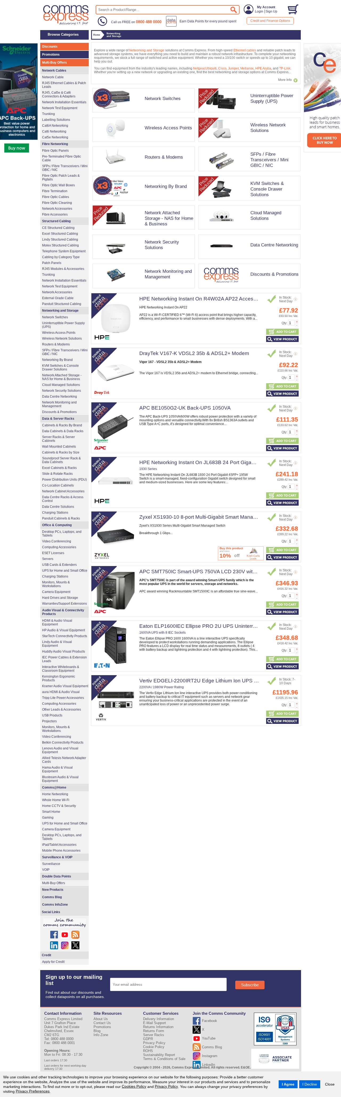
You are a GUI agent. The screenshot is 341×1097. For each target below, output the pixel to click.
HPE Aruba (263, 68)
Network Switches (163, 98)
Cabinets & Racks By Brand (62, 425)
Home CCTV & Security (59, 806)
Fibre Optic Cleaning (57, 203)
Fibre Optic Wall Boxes (58, 185)
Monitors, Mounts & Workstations (56, 584)
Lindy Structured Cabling (60, 239)
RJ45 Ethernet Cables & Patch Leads (64, 85)
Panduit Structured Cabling (61, 304)
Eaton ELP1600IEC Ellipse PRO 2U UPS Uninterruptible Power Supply (220, 626)
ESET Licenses (53, 553)
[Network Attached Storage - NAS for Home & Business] (143, 231)
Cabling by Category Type (61, 257)
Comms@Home (54, 787)
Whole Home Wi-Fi (55, 800)
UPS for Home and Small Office (64, 570)
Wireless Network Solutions (268, 127)
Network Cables (54, 70)
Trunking (48, 114)
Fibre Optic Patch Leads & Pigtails (61, 177)
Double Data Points (56, 876)
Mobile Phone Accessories (61, 850)
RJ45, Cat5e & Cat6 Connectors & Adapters (58, 94)
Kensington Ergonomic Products (58, 678)
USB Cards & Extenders (59, 565)
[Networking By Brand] (143, 202)
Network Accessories (57, 209)
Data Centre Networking (274, 245)
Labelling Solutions (56, 120)
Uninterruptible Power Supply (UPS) (271, 98)
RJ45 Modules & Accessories (63, 269)
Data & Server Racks (58, 418)
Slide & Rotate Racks (57, 474)
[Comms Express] (66, 24)
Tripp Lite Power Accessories (63, 698)
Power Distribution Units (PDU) (64, 479)
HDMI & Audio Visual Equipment (57, 622)
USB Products (52, 715)
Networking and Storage (146, 50)
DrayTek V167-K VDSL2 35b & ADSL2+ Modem (194, 353)
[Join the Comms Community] (64, 922)
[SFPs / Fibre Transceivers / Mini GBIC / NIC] (248, 173)
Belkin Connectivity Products (62, 742)
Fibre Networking (55, 144)
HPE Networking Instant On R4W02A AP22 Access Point (204, 299)
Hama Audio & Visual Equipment (57, 769)
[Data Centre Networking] (248, 260)
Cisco (222, 68)
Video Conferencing (56, 541)
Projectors (49, 721)
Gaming (48, 817)
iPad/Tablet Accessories (59, 845)
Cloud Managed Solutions (265, 215)
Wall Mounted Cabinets (59, 446)
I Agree (288, 1084)
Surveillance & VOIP (57, 857)
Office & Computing (57, 525)
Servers (47, 559)
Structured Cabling (56, 221)
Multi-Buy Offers (54, 62)
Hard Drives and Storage (60, 598)
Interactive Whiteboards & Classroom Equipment (60, 669)
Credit (46, 955)
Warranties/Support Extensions (64, 603)
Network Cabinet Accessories (63, 491)
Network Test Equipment (59, 108)
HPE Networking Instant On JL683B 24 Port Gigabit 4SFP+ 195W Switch (222, 462)
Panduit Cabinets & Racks (61, 518)
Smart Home (51, 812)
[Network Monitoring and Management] (143, 290)
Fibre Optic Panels (55, 150)
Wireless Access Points (168, 127)
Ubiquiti (211, 68)
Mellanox (247, 68)
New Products (52, 890)
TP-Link (284, 68)
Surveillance (51, 864)
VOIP (46, 870)
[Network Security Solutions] (143, 260)
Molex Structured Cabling (60, 245)
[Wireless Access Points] (143, 143)
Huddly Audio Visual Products (63, 651)
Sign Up (271, 11)
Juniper (233, 68)
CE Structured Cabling (58, 228)
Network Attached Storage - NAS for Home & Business (169, 218)
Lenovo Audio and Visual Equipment (60, 750)
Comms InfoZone (55, 904)
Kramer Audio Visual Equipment (65, 686)
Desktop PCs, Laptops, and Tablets (62, 533)
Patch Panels (51, 263)
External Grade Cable (58, 298)
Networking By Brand (166, 186)
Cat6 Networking (54, 131)
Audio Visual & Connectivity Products (63, 612)
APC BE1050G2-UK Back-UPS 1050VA (185, 408)
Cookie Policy (153, 1047)
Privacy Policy (166, 1086)
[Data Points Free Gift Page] (202, 25)
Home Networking (55, 794)
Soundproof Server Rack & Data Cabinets (61, 460)
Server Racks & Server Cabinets (58, 439)
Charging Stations (55, 512)
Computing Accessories (59, 547)
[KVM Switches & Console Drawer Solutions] (248, 202)
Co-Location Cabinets (58, 485)
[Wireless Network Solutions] (248, 143)
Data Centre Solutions (58, 507)
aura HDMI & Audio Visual (61, 692)
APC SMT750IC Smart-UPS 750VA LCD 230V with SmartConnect (214, 571)
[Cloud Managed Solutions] (248, 231)
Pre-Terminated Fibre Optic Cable (61, 158)
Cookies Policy (134, 1086)
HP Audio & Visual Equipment (63, 630)
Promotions (51, 54)
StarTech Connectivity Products (64, 636)
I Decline (309, 1084)
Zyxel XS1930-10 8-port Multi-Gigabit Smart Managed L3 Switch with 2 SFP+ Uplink (234, 517)
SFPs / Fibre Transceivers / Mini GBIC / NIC (269, 159)
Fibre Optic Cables (55, 197)
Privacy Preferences (33, 1091)
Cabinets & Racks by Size (60, 452)
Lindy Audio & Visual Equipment (57, 644)
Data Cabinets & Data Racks (62, 431)
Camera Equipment (56, 592)
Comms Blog (52, 897)
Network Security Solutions (162, 244)
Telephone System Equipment (64, 251)
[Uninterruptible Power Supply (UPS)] (248, 114)
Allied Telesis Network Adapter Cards (64, 760)
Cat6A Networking (55, 125)
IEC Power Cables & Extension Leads (64, 659)
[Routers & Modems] (143, 173)
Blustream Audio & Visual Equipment (60, 779)
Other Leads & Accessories (61, 709)
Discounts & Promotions (274, 274)
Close (330, 1084)
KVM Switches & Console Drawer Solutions (267, 189)
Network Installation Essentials (64, 102)
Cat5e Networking (55, 137)
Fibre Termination (54, 191)
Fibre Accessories (55, 214)
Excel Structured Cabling (60, 234)
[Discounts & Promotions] (248, 290)
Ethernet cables (244, 50)
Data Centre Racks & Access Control (62, 499)
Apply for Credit (53, 962)
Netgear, (199, 68)
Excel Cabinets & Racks (59, 468)
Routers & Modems (164, 157)
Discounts (50, 46)
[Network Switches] (143, 114)
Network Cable (53, 77)
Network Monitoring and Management (168, 274)
